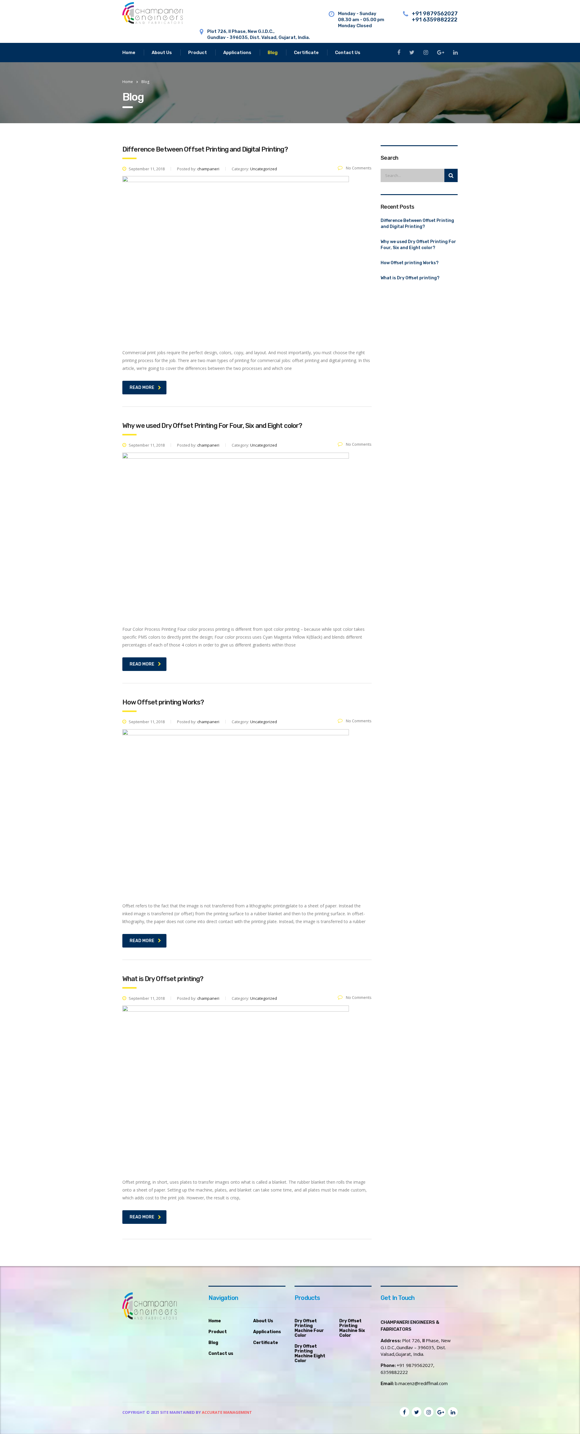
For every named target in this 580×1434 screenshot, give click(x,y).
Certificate (306, 52)
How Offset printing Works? (410, 262)
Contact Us (347, 52)
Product (197, 52)
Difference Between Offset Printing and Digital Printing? (417, 223)
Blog (273, 52)
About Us (162, 52)
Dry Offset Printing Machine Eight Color (310, 1353)
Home (128, 52)
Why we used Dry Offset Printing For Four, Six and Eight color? (418, 244)
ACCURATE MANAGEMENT (227, 1412)
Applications (237, 52)
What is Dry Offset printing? (410, 278)
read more (142, 387)
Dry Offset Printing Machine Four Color (309, 1328)
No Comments (358, 168)
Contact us (220, 1353)
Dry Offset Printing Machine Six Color (352, 1328)
